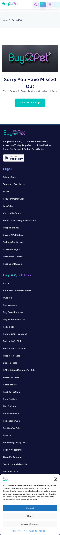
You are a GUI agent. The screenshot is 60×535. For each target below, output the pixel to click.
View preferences (30, 524)
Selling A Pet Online (13, 242)
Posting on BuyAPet (13, 263)
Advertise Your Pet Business (17, 290)
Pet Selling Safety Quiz (15, 442)
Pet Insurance (10, 305)
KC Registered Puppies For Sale (19, 370)
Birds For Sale (10, 399)
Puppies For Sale (11, 355)
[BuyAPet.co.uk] (10, 4)
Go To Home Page (30, 103)
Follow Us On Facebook (15, 334)
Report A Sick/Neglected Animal (19, 220)
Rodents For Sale (11, 420)
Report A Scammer (12, 449)
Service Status (10, 471)
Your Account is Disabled (15, 464)
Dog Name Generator (14, 319)
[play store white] (13, 158)
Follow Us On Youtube (14, 348)
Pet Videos (8, 326)
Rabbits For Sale (11, 392)
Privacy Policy (18, 531)
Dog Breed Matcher (13, 312)
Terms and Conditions (36, 531)
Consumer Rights (11, 249)
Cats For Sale (10, 384)
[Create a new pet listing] (43, 4)
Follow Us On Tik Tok (13, 341)
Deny (30, 516)
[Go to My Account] (50, 4)
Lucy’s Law (8, 206)
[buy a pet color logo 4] (30, 133)
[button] (55, 478)
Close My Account (12, 457)
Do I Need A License (13, 256)
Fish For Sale (9, 406)
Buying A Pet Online (13, 235)
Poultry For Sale (11, 413)
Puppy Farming (11, 227)
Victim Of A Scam (12, 213)
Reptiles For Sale (11, 428)
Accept (30, 508)
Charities (7, 435)
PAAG (6, 191)
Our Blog (7, 297)
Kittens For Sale (11, 377)
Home (5, 20)
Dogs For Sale (10, 362)
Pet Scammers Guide (13, 198)
